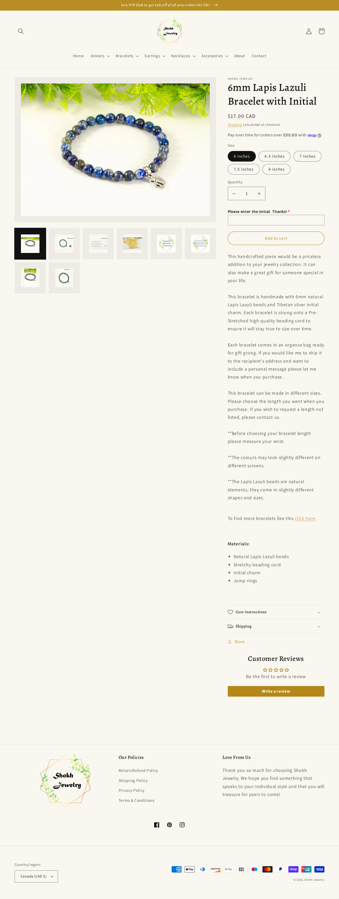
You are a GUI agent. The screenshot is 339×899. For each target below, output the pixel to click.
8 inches (277, 169)
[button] (21, 31)
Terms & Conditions (136, 800)
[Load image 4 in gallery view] (132, 244)
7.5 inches (244, 169)
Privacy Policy (132, 790)
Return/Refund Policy (138, 770)
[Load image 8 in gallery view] (64, 277)
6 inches (242, 156)
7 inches (308, 156)
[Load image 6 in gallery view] (200, 244)
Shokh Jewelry (314, 880)
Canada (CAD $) (33, 876)
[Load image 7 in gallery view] (30, 277)
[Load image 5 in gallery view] (166, 244)
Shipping (235, 124)
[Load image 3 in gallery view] (98, 244)
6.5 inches (274, 156)
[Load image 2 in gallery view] (64, 244)
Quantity (235, 181)
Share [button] (239, 641)
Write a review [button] (276, 691)
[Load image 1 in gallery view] (30, 244)
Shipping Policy (133, 780)
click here (305, 518)
